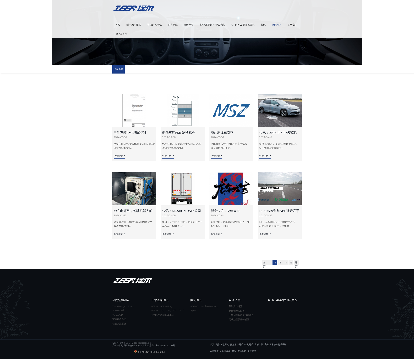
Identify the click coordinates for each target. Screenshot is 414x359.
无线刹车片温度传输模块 (241, 315)
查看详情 (118, 156)
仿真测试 (173, 24)
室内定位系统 (119, 319)
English (121, 33)
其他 (263, 24)
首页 (117, 24)
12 (275, 262)
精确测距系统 (119, 323)
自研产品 (188, 24)
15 (291, 262)
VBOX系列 (117, 314)
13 (280, 262)
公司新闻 (118, 69)
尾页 (296, 264)
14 (286, 262)
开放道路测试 (154, 24)
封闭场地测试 (133, 24)
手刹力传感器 (235, 306)
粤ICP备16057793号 (165, 345)
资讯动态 (276, 24)
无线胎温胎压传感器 (239, 319)
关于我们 (292, 24)
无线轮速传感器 (237, 310)
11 (269, 262)
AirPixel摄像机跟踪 (243, 24)
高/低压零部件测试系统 (212, 24)
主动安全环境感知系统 (162, 314)
